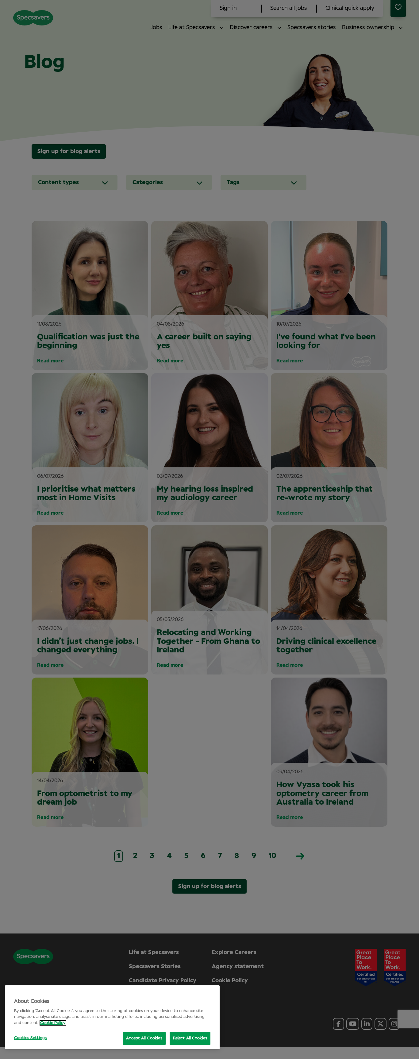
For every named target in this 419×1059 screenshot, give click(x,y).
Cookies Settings (30, 1038)
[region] (112, 1017)
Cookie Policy (52, 1023)
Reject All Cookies (190, 1038)
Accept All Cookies (144, 1038)
